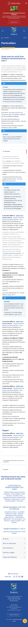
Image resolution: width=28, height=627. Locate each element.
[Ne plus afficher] (26, 3)
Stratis (14, 621)
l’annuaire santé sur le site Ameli (12, 253)
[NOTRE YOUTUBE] (22, 576)
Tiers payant (19, 501)
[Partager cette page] (26, 38)
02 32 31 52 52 (15, 600)
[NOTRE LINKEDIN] (19, 576)
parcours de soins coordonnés (13, 101)
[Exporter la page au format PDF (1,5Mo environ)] (24, 38)
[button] (24, 31)
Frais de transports (17, 519)
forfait (10, 181)
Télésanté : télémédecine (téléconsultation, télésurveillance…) (14, 515)
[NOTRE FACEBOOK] (14, 576)
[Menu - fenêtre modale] (2, 31)
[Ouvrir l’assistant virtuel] (25, 621)
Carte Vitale (16, 495)
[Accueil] (1, 38)
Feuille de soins (16, 499)
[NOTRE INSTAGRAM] (17, 576)
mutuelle (9, 137)
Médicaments (7, 519)
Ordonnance (7, 499)
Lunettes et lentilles (15, 520)
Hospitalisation (19, 517)
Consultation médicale (10, 512)
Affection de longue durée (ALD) (12, 531)
